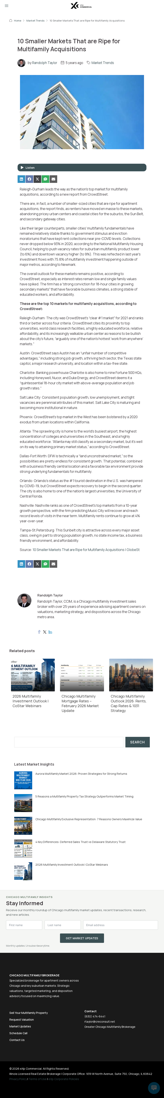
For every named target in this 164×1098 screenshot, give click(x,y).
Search (137, 742)
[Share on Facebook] (29, 179)
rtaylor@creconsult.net (99, 1021)
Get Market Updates (82, 938)
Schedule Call (18, 1033)
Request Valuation (21, 1019)
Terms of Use (38, 1079)
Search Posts (25, 734)
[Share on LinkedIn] (21, 179)
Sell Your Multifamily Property (28, 1013)
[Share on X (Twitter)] (37, 179)
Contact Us (17, 1040)
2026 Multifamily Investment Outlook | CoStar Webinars (31, 701)
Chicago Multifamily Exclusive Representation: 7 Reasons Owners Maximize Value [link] (88, 819)
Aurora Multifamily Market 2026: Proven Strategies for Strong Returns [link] (81, 774)
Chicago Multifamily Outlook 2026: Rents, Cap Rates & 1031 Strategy (128, 703)
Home (17, 20)
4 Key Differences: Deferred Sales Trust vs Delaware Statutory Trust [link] (80, 842)
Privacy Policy (18, 1079)
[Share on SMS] (45, 179)
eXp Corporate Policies (63, 1079)
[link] (23, 780)
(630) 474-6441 (94, 1016)
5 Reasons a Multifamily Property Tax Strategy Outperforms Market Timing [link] (84, 796)
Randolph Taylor (44, 62)
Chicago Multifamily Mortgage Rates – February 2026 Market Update (80, 703)
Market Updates (20, 1026)
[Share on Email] (53, 179)
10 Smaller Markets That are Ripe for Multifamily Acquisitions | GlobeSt (86, 549)
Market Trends (35, 20)
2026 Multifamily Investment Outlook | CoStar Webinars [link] (71, 864)
